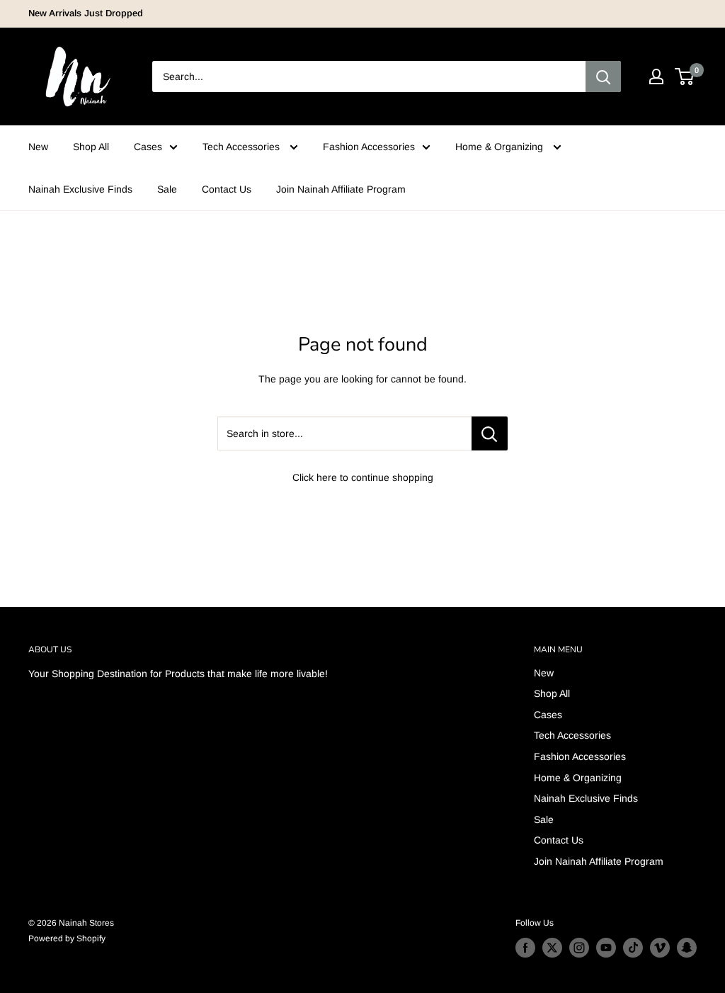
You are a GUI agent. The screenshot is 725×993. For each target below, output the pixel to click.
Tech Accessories (242, 146)
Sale (167, 189)
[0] (685, 76)
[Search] (603, 76)
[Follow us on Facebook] (525, 948)
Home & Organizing (500, 146)
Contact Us (226, 189)
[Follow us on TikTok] (633, 948)
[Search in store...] (490, 433)
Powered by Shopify (66, 938)
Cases (148, 146)
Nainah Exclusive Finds (80, 189)
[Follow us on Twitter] (552, 948)
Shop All (91, 146)
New (38, 146)
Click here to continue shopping (362, 477)
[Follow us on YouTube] (606, 948)
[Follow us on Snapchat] (687, 948)
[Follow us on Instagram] (579, 948)
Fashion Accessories (369, 146)
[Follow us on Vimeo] (660, 948)
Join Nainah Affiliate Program (341, 189)
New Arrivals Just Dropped (85, 13)
